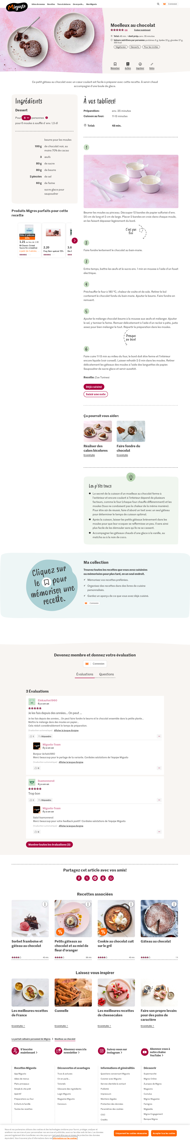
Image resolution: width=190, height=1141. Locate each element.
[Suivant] (75, 241)
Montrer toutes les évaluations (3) (49, 844)
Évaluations (84, 674)
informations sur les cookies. (65, 1138)
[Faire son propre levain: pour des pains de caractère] (159, 1003)
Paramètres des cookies (112, 1109)
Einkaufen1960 (47, 700)
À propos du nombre (47, 118)
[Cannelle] (73, 1003)
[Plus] (159, 736)
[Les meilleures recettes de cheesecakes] (116, 1003)
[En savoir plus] (98, 450)
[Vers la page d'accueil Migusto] (17, 4)
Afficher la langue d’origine (66, 730)
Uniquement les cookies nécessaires (131, 1133)
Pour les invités (151, 47)
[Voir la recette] (30, 930)
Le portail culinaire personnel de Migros (31, 1039)
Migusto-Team (52, 744)
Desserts (135, 47)
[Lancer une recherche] (158, 4)
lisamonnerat (46, 781)
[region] (95, 1133)
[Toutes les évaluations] (117, 30)
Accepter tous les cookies (164, 1133)
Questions (106, 674)
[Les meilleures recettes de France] (30, 1003)
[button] (31, 702)
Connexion (172, 4)
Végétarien (120, 47)
